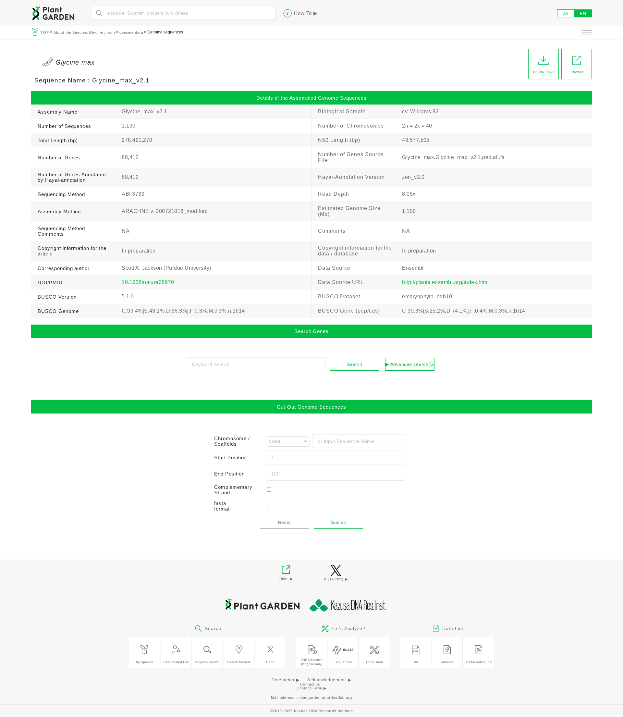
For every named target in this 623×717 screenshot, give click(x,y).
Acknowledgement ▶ (329, 679)
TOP (45, 32)
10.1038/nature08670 (148, 282)
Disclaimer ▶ (286, 679)
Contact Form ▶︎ (311, 688)
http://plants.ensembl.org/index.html (445, 282)
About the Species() (84, 32)
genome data (131, 32)
